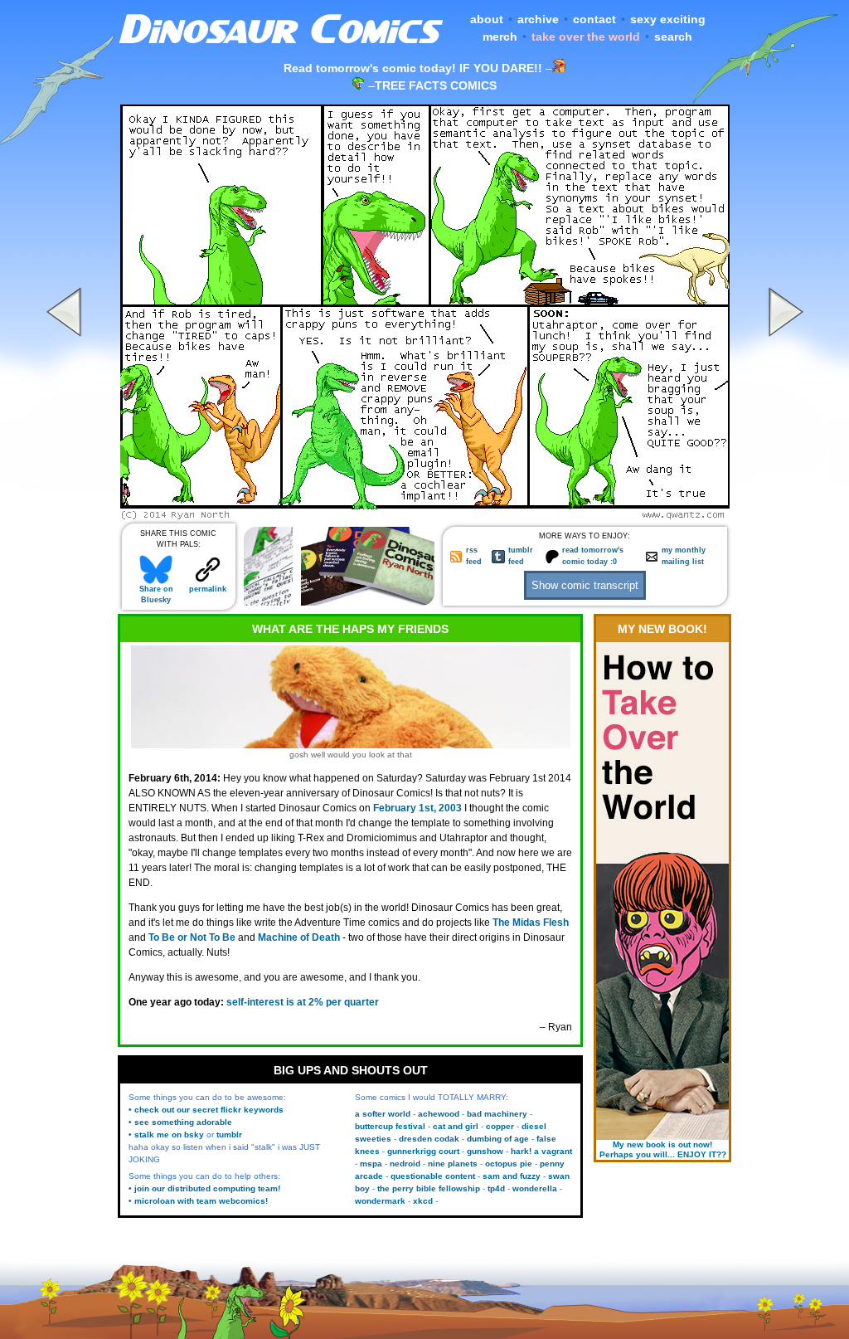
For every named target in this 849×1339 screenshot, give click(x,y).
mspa (371, 1163)
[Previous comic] (66, 515)
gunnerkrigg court (423, 1151)
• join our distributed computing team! (204, 1188)
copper (500, 1126)
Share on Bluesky (156, 594)
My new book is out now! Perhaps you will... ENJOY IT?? (662, 1149)
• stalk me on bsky (166, 1134)
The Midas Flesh (530, 922)
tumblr (229, 1134)
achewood (438, 1113)
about (486, 19)
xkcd (423, 1200)
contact (594, 19)
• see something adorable (180, 1122)
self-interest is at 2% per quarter (302, 1002)
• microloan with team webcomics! (198, 1200)
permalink (207, 589)
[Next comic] (783, 515)
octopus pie (508, 1163)
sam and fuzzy (512, 1176)
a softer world (382, 1113)
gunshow (485, 1151)
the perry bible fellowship (428, 1188)
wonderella (534, 1188)
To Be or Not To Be (191, 937)
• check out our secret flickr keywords (206, 1109)
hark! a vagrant (541, 1151)
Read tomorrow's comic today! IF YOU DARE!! (413, 68)
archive (538, 19)
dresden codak (429, 1138)
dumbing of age (498, 1138)
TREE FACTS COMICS (436, 85)
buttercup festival (390, 1126)
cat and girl (455, 1126)
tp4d (496, 1188)
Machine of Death (299, 937)
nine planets (453, 1163)
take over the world (585, 36)
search (673, 36)
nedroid (405, 1163)
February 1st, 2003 (417, 808)
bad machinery (497, 1113)
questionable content (433, 1176)
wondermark (380, 1200)
